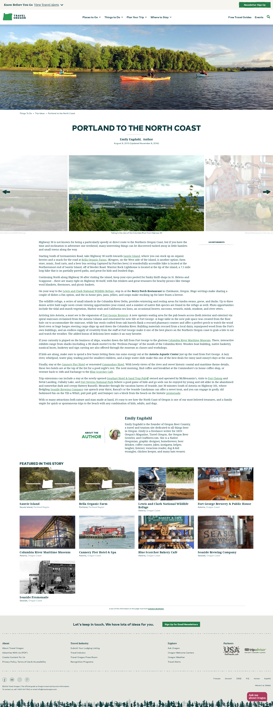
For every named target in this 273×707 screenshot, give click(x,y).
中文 (247, 679)
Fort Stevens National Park (97, 382)
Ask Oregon (174, 648)
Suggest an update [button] (156, 609)
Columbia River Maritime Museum (189, 340)
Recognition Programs (82, 661)
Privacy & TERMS (263, 686)
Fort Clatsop (215, 378)
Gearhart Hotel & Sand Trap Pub (128, 378)
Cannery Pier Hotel (73, 364)
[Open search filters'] (268, 17)
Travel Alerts (174, 661)
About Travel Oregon (13, 648)
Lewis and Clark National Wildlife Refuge (88, 291)
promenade (173, 393)
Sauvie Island (131, 256)
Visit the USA (231, 650)
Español (267, 679)
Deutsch (228, 679)
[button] (257, 696)
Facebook (4, 679)
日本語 (238, 679)
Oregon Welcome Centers (181, 652)
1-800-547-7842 (23, 689)
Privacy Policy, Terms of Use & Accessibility (24, 661)
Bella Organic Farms (94, 259)
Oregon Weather (176, 657)
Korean (257, 679)
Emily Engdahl (138, 418)
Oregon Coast (153, 510)
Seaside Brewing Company (66, 389)
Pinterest (27, 679)
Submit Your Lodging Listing (85, 648)
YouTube (12, 679)
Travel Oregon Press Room (84, 657)
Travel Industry (78, 652)
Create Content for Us (13, 657)
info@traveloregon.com (47, 689)
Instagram (19, 679)
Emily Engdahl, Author (136, 139)
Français (216, 679)
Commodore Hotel (113, 364)
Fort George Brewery (115, 315)
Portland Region (41, 507)
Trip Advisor (255, 650)
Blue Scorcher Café (101, 371)
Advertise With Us (15, 652)
